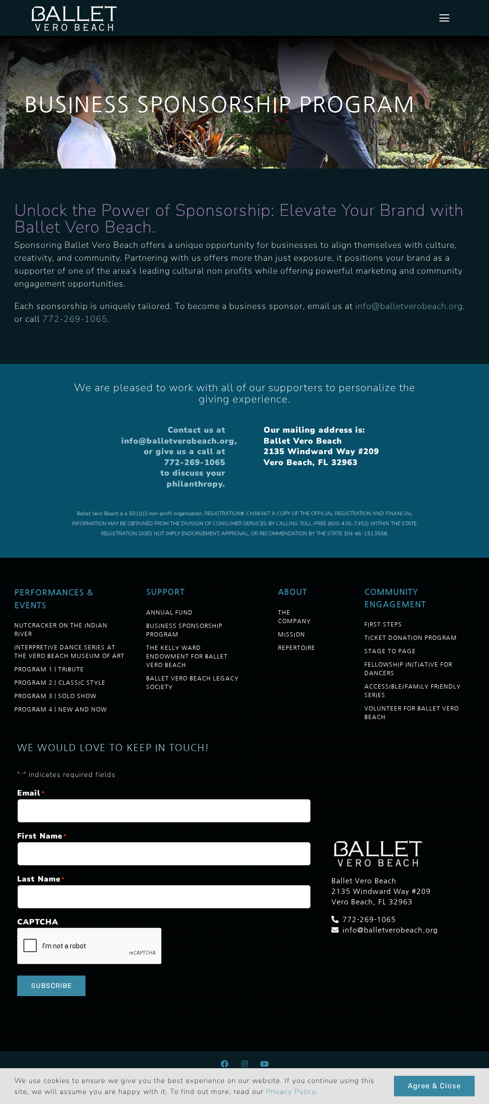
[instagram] (244, 1064)
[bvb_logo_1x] (75, 7)
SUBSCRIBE (51, 986)
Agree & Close (434, 1086)
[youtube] (264, 1064)
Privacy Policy (291, 1091)
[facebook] (224, 1064)
